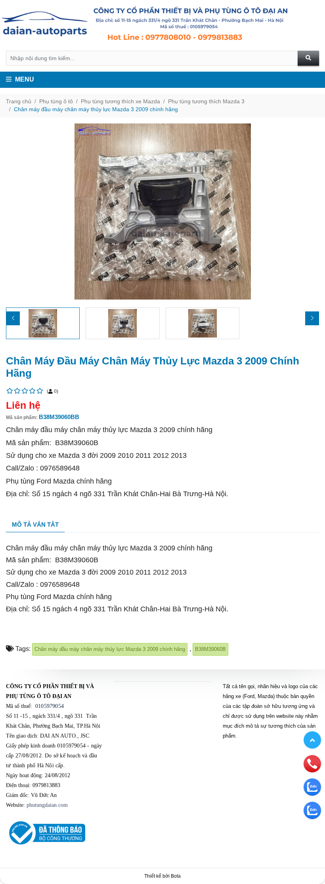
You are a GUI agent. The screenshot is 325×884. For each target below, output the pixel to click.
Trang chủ (18, 101)
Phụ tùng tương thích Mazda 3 (206, 101)
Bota (176, 876)
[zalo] (312, 786)
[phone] (312, 763)
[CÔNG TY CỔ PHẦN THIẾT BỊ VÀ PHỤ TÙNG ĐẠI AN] (162, 25)
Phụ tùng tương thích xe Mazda (120, 101)
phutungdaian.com (47, 805)
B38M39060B (210, 649)
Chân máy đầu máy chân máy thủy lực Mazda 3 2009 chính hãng (96, 109)
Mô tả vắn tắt (35, 524)
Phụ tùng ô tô (56, 101)
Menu (23, 79)
